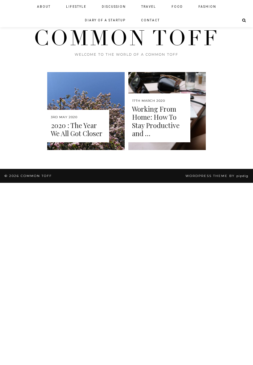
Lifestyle (76, 6)
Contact (150, 20)
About (44, 6)
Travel (148, 6)
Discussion (114, 6)
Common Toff (126, 38)
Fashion (207, 6)
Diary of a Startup (105, 20)
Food (177, 6)
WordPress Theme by (216, 176)
